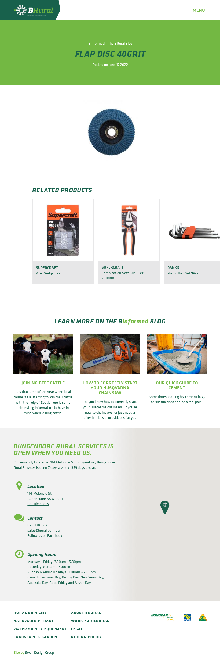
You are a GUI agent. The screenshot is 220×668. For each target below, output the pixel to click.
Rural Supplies (30, 612)
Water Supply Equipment (40, 628)
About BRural (86, 612)
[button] (165, 507)
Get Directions (38, 503)
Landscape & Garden (35, 636)
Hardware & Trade (34, 620)
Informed (135, 321)
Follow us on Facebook (44, 535)
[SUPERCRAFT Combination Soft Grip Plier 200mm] (129, 230)
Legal (77, 628)
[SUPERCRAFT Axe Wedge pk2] (63, 230)
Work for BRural (90, 620)
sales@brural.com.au (43, 530)
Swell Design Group (39, 652)
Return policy (86, 636)
